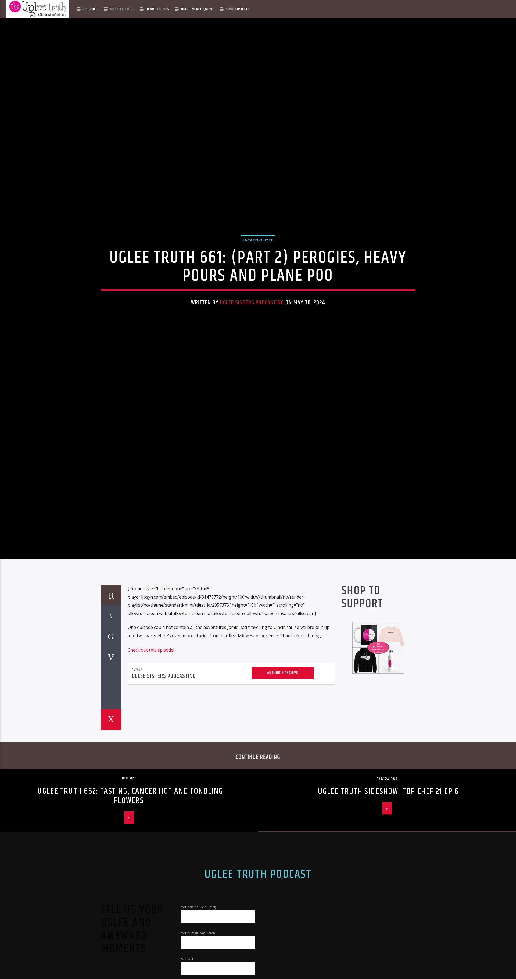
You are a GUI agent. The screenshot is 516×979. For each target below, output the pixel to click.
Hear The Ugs (157, 9)
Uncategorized (258, 259)
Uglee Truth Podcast (258, 914)
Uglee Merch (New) (197, 9)
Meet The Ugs (122, 9)
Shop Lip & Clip (238, 9)
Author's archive (282, 712)
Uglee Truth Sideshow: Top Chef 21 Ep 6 (388, 831)
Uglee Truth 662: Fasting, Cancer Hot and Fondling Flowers (130, 835)
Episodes (90, 9)
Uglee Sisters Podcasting (252, 321)
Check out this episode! (151, 689)
